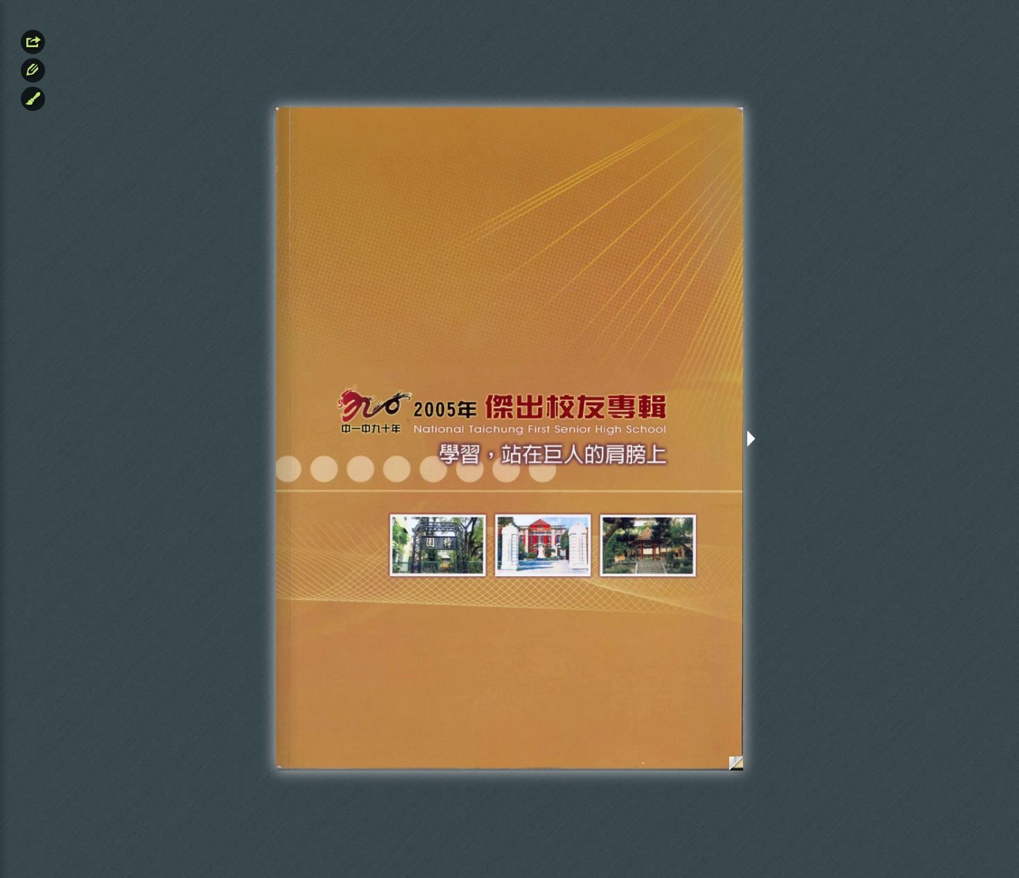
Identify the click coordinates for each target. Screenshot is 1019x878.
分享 (33, 42)
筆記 (33, 70)
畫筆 (33, 99)
